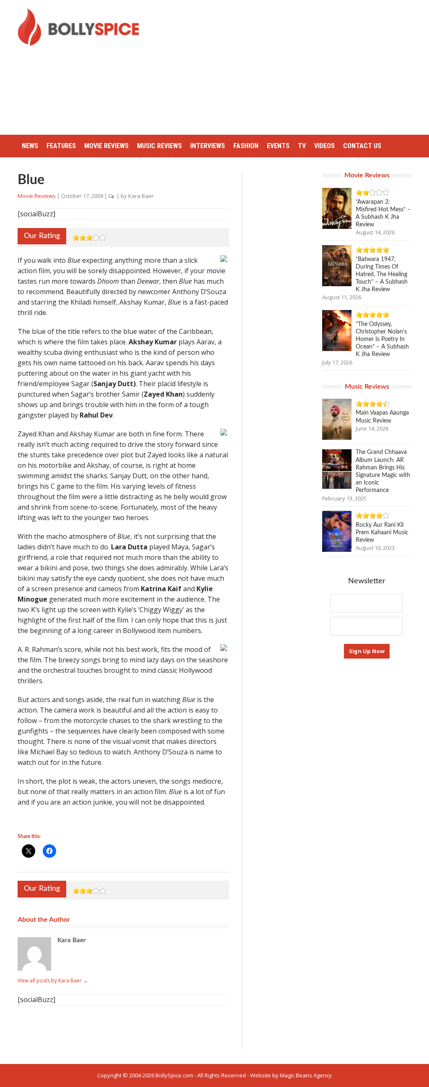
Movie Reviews (106, 146)
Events (278, 146)
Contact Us (362, 146)
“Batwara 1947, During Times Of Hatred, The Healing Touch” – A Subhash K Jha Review (382, 274)
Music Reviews (159, 146)
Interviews (207, 146)
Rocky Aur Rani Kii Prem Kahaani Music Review (382, 532)
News (30, 146)
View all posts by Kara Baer (53, 980)
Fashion (245, 146)
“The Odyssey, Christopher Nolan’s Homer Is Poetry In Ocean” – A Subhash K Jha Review (382, 339)
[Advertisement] (291, 67)
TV (302, 146)
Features (61, 146)
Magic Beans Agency (306, 1075)
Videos (324, 146)
